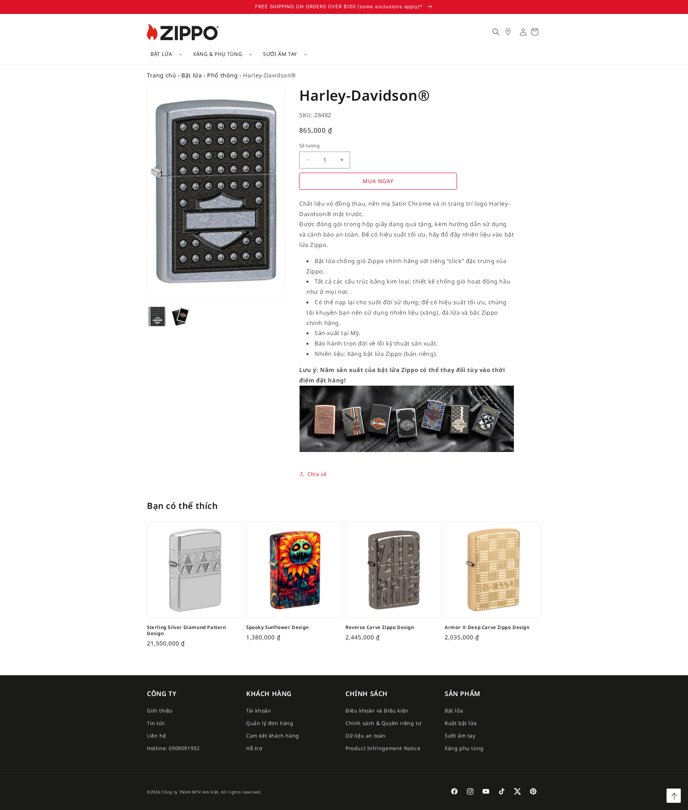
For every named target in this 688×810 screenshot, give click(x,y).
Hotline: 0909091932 (173, 748)
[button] (164, 54)
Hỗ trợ (254, 748)
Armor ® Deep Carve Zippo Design (487, 627)
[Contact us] (512, 32)
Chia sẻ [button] (316, 474)
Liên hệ (156, 735)
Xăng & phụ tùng (217, 54)
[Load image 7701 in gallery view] (157, 316)
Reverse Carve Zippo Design (379, 627)
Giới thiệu (160, 710)
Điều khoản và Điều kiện (376, 710)
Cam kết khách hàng (272, 735)
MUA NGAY (378, 181)
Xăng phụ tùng (464, 748)
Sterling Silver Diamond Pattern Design (186, 630)
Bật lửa (161, 54)
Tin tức (156, 723)
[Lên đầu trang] (673, 795)
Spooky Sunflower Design (277, 627)
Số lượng (309, 145)
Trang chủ (161, 75)
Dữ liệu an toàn (365, 735)
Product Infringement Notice (382, 748)
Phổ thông (222, 75)
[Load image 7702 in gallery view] (181, 316)
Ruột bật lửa (461, 723)
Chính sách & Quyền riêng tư (383, 723)
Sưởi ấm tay (280, 54)
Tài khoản (258, 710)
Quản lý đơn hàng (269, 723)
